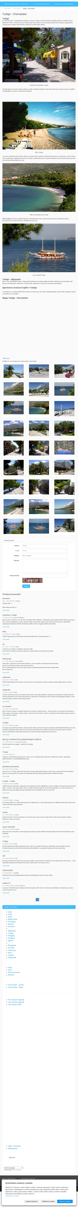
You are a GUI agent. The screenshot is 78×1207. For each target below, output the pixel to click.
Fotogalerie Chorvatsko (41, 4)
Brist (10, 953)
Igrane (10, 940)
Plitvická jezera (14, 972)
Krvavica (11, 926)
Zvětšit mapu (5, 358)
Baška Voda (12, 919)
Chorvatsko (7, 9)
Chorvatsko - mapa (15, 987)
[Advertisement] (39, 97)
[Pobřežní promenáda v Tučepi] (39, 448)
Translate (18, 1170)
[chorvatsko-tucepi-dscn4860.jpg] (39, 507)
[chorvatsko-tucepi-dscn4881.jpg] (39, 467)
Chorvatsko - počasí (16, 985)
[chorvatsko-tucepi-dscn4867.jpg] (39, 487)
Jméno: (16, 546)
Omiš (10, 914)
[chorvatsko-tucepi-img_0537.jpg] (13, 389)
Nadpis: (16, 555)
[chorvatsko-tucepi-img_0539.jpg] (39, 371)
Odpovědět (5, 610)
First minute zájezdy (16, 1000)
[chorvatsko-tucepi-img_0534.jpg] (39, 389)
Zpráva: (16, 560)
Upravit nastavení (31, 1201)
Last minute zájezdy (16, 1002)
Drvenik (11, 948)
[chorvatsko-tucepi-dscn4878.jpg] (64, 467)
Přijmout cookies (65, 1201)
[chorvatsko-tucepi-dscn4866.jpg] (64, 487)
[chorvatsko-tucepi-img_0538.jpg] (64, 371)
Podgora (11, 936)
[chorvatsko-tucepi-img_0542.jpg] (64, 526)
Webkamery (13, 1148)
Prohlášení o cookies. (12, 1196)
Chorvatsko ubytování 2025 (63, 4)
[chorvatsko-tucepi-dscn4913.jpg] (64, 428)
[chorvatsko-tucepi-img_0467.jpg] (64, 389)
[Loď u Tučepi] (13, 409)
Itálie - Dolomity (14, 1146)
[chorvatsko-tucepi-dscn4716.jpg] (13, 526)
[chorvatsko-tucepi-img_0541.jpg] (13, 371)
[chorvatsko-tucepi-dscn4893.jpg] (13, 467)
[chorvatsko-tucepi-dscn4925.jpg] (64, 409)
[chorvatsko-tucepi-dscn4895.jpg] (64, 448)
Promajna (12, 921)
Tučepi (11, 933)
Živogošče (12, 945)
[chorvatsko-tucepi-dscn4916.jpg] (39, 428)
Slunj (10, 967)
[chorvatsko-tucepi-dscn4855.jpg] (64, 507)
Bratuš (10, 924)
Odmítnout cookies (48, 1201)
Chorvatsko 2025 (14, 1004)
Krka (10, 970)
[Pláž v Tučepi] (39, 409)
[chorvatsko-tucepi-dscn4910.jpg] (13, 448)
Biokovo (11, 975)
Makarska (12, 931)
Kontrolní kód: (14, 575)
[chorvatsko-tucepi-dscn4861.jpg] (13, 507)
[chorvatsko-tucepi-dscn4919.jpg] (13, 428)
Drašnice (11, 938)
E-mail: (17, 551)
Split (10, 912)
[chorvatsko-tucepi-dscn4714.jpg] (39, 526)
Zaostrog (11, 950)
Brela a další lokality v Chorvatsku (17, 4)
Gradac (11, 955)
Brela (10, 917)
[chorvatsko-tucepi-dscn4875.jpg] (13, 487)
